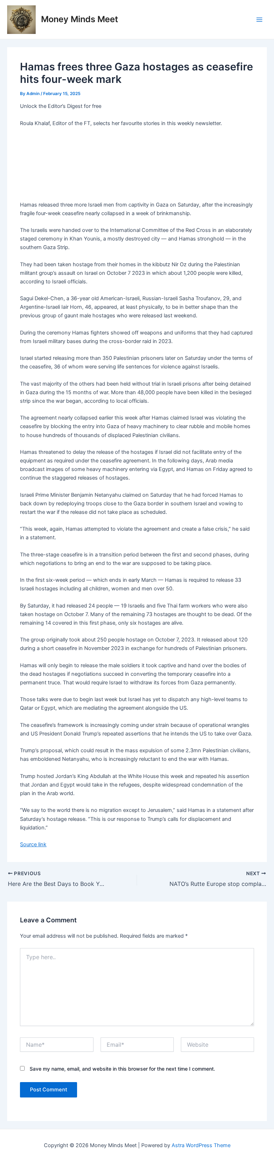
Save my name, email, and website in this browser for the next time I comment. (122, 1069)
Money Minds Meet (79, 19)
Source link (33, 844)
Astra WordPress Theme (201, 1145)
